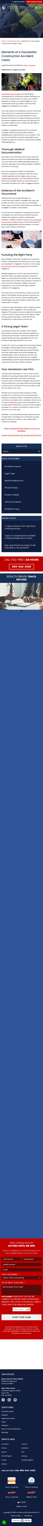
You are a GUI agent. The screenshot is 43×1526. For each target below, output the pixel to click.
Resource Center (8, 1418)
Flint (23, 1452)
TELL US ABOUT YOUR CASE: (13, 1283)
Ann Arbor (5, 1444)
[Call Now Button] (4, 1522)
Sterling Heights (27, 1460)
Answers (5, 1425)
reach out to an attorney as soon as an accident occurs (22, 221)
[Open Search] (40, 7)
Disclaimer (28, 1516)
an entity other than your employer (14, 266)
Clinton (4, 1448)
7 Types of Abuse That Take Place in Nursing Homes (20, 527)
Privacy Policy (16, 1516)
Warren (4, 1464)
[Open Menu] (36, 7)
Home (4, 41)
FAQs (4, 1422)
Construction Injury (13, 41)
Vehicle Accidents (13, 502)
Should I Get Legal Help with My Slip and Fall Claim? (21, 435)
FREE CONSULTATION (34, 2)
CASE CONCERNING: (10, 1274)
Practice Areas (7, 1411)
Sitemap (5, 1432)
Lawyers (5, 1415)
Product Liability (12, 495)
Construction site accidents (11, 94)
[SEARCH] (39, 451)
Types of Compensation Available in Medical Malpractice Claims (20, 536)
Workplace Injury (12, 509)
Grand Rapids (7, 1456)
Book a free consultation (11, 1429)
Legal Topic (10, 473)
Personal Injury (11, 488)
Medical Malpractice (14, 480)
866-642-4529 (19, 2)
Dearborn (25, 1448)
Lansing (24, 1456)
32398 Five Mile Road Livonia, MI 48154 (12, 1381)
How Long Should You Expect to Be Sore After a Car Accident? (20, 546)
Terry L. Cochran (29, 65)
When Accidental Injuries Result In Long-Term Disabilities (22, 429)
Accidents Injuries (13, 466)
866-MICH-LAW (15, 402)
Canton (24, 1444)
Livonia (4, 1460)
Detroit (4, 1452)
